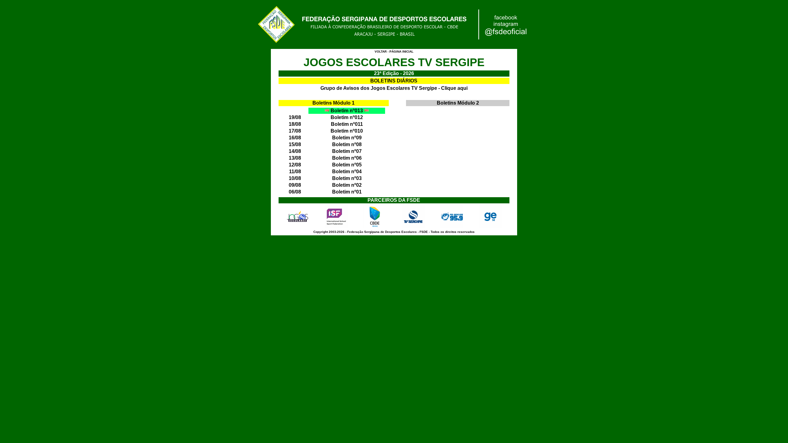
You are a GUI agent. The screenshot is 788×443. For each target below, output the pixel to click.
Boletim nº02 (347, 185)
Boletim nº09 (347, 137)
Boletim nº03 (347, 178)
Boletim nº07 (347, 151)
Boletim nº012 (347, 117)
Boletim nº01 (347, 191)
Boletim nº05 (347, 164)
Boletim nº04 (347, 171)
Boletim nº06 (347, 158)
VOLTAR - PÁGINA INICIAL (394, 51)
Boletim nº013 (347, 110)
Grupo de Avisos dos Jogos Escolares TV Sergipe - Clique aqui (394, 88)
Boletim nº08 (347, 144)
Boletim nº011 (347, 124)
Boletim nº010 (347, 131)
